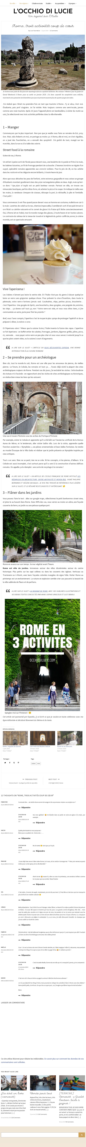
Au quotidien (59, 3)
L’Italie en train (37, 3)
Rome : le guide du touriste (12, 746)
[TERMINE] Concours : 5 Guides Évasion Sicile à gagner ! (71, 1098)
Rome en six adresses (64, 746)
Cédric (3, 907)
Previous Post (23, 781)
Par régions (23, 3)
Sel (2, 892)
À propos (72, 3)
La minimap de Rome (38, 591)
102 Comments (42, 1114)
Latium (33, 763)
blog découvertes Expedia (56, 348)
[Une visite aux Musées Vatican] (42, 738)
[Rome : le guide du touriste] (15, 738)
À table (48, 3)
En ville (12, 3)
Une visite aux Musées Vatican (40, 746)
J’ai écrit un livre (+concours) (12, 1095)
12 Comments (54, 30)
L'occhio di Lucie (43, 12)
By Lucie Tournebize (34, 30)
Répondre (26, 807)
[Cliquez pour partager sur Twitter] (5, 763)
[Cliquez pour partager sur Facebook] (9, 763)
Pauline (3, 861)
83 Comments (70, 1122)
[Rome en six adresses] (69, 738)
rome (38, 763)
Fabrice (3, 932)
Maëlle (3, 947)
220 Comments (16, 1117)
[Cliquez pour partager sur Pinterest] (18, 763)
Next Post (56, 781)
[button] (43, 62)
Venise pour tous (41, 1093)
